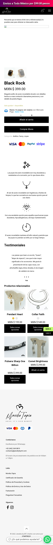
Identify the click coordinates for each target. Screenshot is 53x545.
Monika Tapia (11, 473)
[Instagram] (12, 508)
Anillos (15, 136)
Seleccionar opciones (15, 328)
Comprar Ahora (26, 129)
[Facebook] (8, 508)
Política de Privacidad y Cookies (17, 482)
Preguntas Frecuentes (14, 495)
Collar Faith (38, 314)
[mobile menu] (49, 11)
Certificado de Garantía (14, 478)
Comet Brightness (38, 361)
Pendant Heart (15, 314)
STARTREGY (26, 536)
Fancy (21, 136)
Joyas (26, 136)
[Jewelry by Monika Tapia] (6, 11)
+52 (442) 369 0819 (13, 448)
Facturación (10, 491)
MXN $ (47, 328)
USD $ (47, 333)
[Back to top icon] (26, 528)
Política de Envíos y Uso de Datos (18, 486)
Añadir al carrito (26, 119)
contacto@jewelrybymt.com (16, 451)
